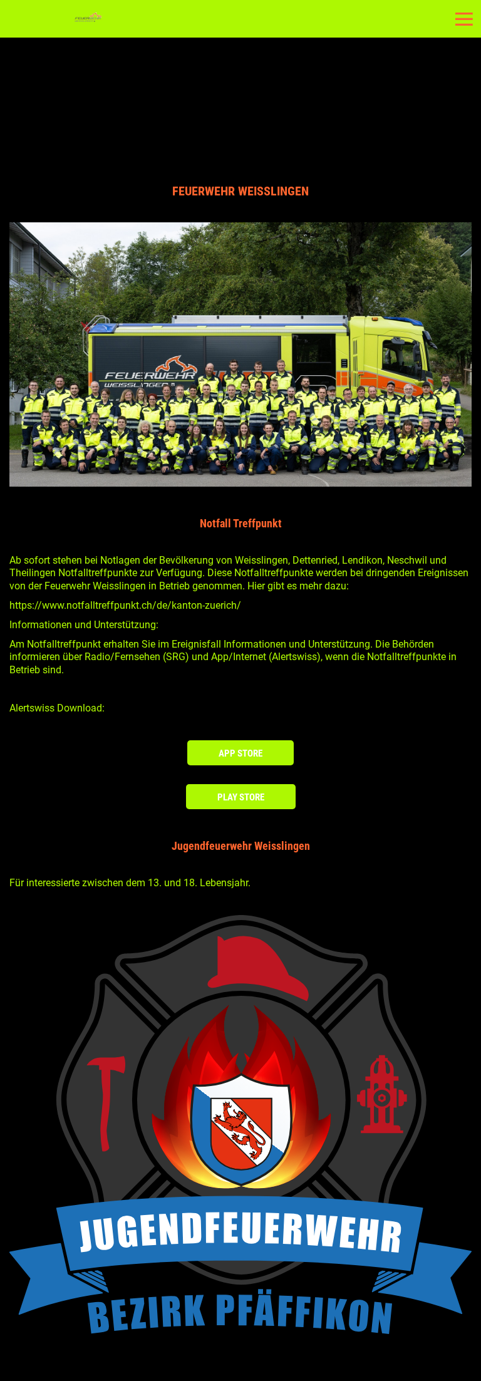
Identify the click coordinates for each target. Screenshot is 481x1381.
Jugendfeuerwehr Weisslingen (241, 845)
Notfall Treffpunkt (241, 523)
